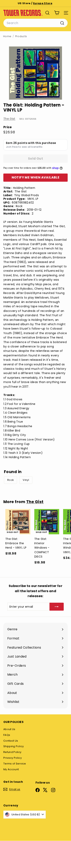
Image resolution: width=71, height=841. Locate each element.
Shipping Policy (13, 746)
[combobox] (35, 23)
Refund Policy (12, 752)
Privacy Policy (12, 758)
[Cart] (56, 13)
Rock (10, 480)
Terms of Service (14, 763)
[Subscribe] (57, 607)
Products (21, 36)
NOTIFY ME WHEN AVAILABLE (36, 177)
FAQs (6, 735)
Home (7, 36)
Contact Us (10, 741)
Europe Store (42, 3)
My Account (11, 769)
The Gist (9, 119)
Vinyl (26, 480)
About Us (9, 729)
